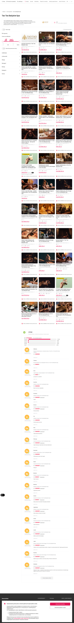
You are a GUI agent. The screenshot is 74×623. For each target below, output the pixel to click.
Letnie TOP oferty (62, 1)
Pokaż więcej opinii (47, 578)
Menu (4, 1)
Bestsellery (37, 1)
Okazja (3, 59)
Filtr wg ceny (4, 33)
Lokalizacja (20, 1)
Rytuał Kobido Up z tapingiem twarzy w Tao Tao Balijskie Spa (45, 362)
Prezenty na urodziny (44, 1)
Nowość (31, 1)
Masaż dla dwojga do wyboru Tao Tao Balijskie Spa (43, 566)
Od (3, 43)
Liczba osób (4, 56)
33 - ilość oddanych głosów (62, 23)
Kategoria (4, 70)
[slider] (3, 41)
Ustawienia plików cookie (60, 607)
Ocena (3, 73)
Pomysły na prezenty (12, 1)
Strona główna (9, 11)
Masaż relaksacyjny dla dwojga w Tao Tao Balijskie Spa (44, 543)
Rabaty (27, 1)
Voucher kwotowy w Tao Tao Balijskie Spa (41, 441)
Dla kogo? (4, 63)
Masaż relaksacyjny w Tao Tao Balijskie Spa (42, 452)
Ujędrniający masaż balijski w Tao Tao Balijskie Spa (43, 372)
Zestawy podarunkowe (53, 1)
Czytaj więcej (21, 24)
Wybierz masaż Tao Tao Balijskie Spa (40, 384)
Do (13, 43)
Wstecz (4, 11)
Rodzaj (3, 66)
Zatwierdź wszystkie (60, 604)
